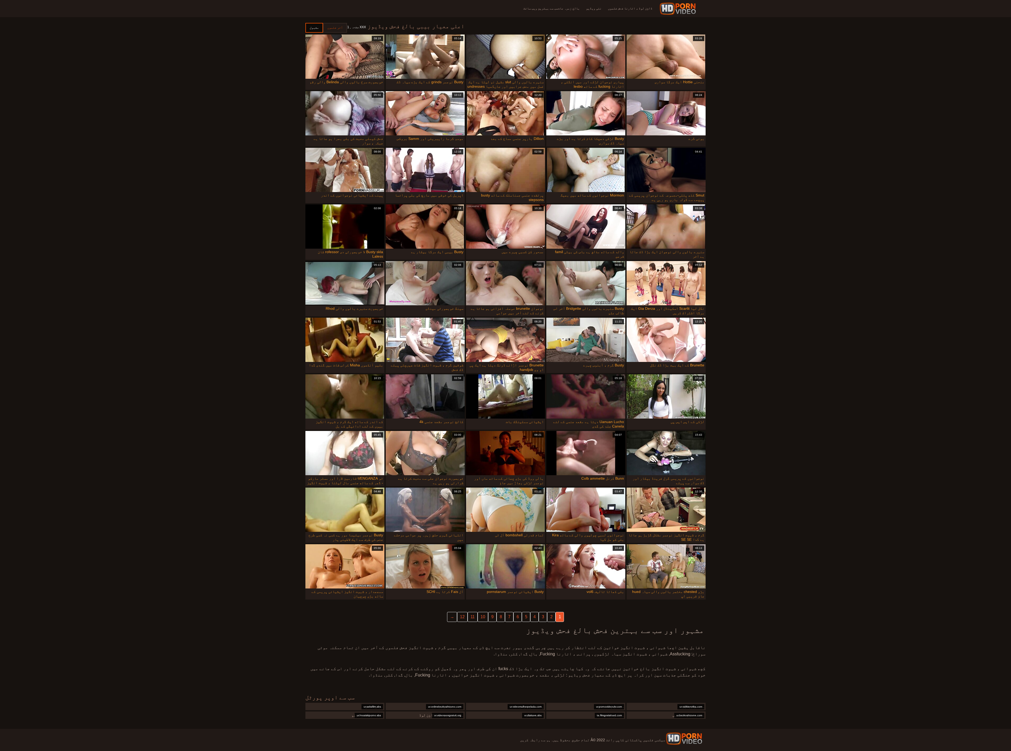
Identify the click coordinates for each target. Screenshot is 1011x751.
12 (462, 617)
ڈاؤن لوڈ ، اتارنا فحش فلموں (630, 8)
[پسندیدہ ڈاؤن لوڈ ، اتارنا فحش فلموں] (678, 9)
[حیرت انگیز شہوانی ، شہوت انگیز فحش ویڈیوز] (684, 739)
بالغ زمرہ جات (569, 8)
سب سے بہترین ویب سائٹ (540, 8)
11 (472, 617)
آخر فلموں (335, 28)
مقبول (314, 28)
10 (482, 617)
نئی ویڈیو (594, 8)
